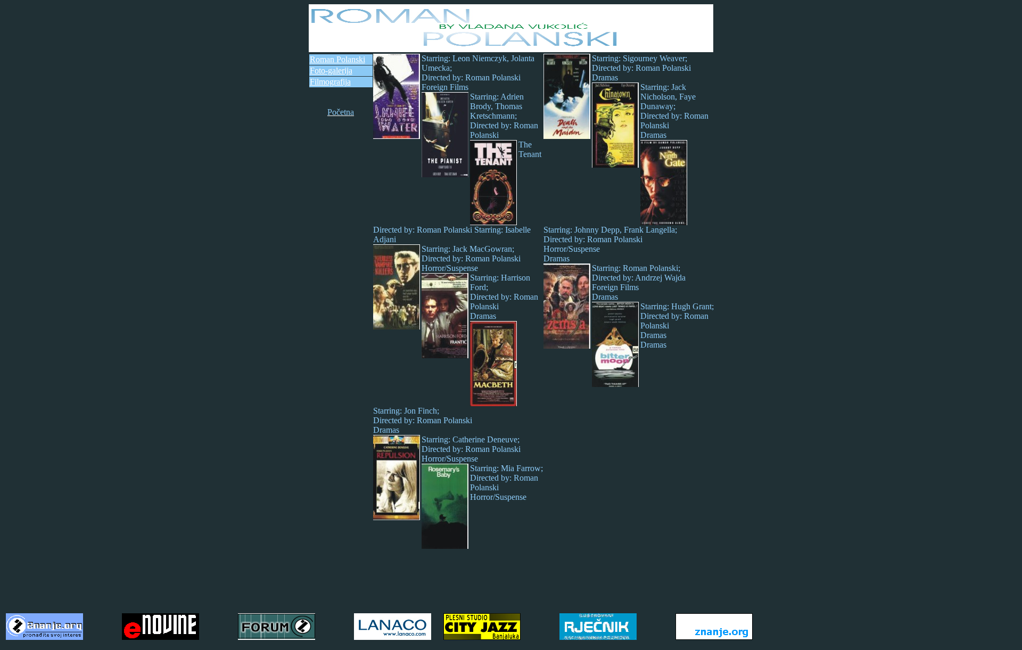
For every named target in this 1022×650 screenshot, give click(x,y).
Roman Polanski (337, 59)
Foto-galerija (331, 70)
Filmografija (330, 81)
